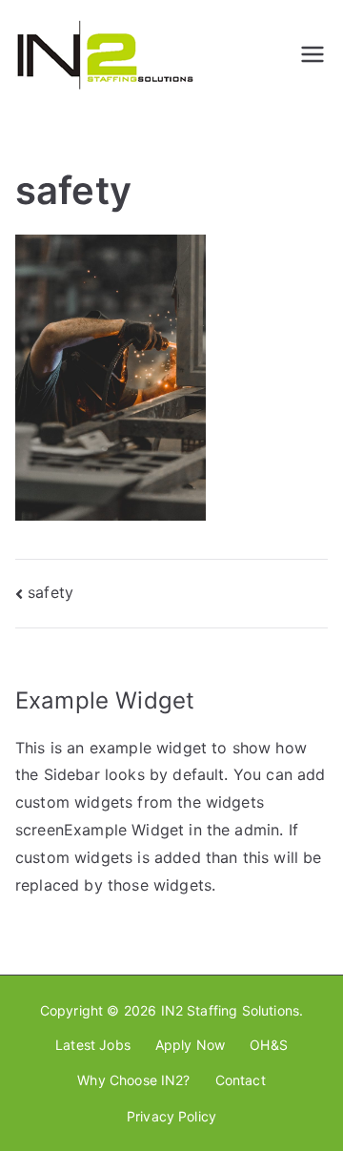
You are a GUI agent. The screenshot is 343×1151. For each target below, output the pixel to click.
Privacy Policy (171, 1116)
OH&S (269, 1045)
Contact (240, 1080)
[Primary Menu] (312, 54)
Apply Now (190, 1045)
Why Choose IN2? (133, 1080)
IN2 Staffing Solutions (230, 1010)
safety (50, 592)
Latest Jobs (93, 1045)
